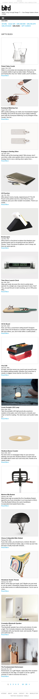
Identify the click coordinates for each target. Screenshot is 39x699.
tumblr (26, 696)
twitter (13, 696)
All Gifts (4, 24)
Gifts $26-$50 (21, 24)
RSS (26, 2)
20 (26, 684)
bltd (6, 8)
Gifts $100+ (4, 20)
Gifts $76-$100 (6, 26)
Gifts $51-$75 (31, 24)
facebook (19, 696)
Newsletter (32, 2)
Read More (5, 75)
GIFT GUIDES (26, 26)
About (11, 2)
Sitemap (5, 2)
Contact (21, 2)
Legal (16, 2)
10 (23, 684)
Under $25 (11, 24)
